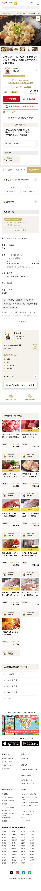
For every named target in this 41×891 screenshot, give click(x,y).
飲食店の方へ (6, 768)
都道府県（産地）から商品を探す (13, 827)
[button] (20, 186)
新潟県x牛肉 (32, 304)
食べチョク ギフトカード (29, 811)
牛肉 (12, 276)
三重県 (32, 846)
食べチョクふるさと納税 (28, 794)
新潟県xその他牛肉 (10, 308)
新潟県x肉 (7, 304)
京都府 (14, 848)
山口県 (23, 854)
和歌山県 (14, 851)
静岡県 (14, 846)
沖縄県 (23, 863)
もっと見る (21, 230)
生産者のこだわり (10, 355)
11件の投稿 (27, 87)
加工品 (10, 273)
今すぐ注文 (11, 99)
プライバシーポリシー (9, 807)
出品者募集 (24, 758)
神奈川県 (14, 840)
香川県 (4, 857)
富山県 (32, 840)
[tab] (7, 170)
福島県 (23, 834)
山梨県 (23, 843)
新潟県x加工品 (20, 304)
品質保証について (7, 765)
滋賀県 (4, 848)
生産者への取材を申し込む (29, 769)
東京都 (4, 840)
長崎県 (14, 860)
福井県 (14, 843)
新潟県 (10, 283)
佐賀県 (4, 860)
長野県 (32, 843)
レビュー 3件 (18, 87)
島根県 (32, 851)
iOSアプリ (24, 817)
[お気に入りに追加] (38, 18)
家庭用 (19, 300)
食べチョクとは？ (7, 758)
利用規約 (5, 804)
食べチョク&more (26, 814)
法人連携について (26, 780)
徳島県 (32, 854)
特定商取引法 (6, 810)
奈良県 (4, 851)
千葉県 (32, 837)
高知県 (23, 857)
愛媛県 (14, 857)
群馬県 (14, 837)
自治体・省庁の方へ (27, 783)
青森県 (14, 831)
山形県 (14, 834)
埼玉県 (23, 837)
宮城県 (32, 831)
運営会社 (5, 794)
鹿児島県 (14, 863)
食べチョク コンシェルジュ (29, 802)
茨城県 (32, 834)
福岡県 (32, 857)
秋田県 (4, 834)
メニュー (38, 4)
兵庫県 (32, 848)
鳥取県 (23, 851)
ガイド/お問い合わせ (8, 797)
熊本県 (23, 860)
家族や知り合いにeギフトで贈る (22, 106)
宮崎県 (4, 863)
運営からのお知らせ (8, 800)
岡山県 (4, 854)
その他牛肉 (20, 276)
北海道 (4, 831)
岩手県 (23, 831)
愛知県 (23, 846)
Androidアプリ (26, 821)
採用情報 (5, 821)
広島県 (14, 854)
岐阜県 (4, 846)
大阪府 (23, 848)
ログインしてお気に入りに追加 (22, 118)
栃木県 (4, 837)
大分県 (32, 860)
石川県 (4, 843)
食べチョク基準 (7, 762)
